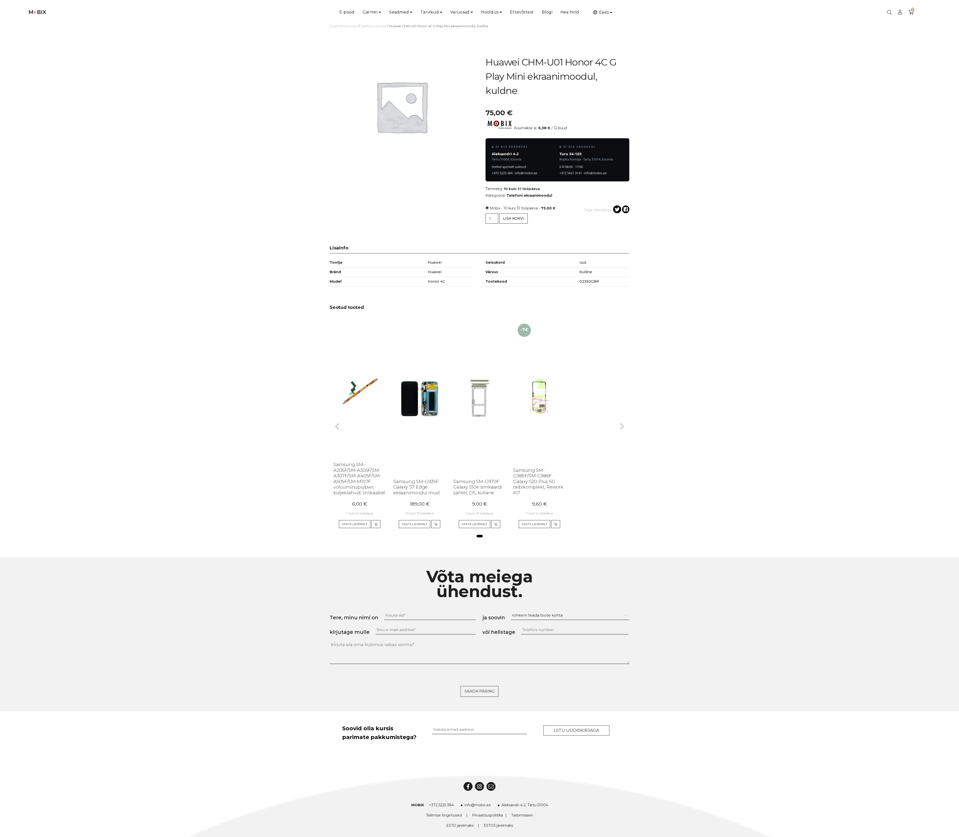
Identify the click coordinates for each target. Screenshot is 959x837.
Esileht (335, 26)
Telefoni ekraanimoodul (529, 195)
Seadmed (399, 12)
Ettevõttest (522, 12)
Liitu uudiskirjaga (576, 730)
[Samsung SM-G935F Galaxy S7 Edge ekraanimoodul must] (415, 391)
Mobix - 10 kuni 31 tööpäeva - (523, 208)
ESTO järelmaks (460, 825)
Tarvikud (429, 12)
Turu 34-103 (570, 153)
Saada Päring (479, 691)
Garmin (370, 12)
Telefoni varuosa (373, 26)
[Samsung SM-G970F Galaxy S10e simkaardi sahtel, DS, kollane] (475, 391)
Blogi (547, 12)
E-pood (347, 12)
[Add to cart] (375, 524)
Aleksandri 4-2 (505, 153)
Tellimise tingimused (444, 815)
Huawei (435, 272)
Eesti (603, 12)
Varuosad (460, 12)
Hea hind (569, 12)
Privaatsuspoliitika (487, 815)
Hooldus (489, 12)
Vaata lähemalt (354, 524)
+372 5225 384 (502, 173)
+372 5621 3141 (570, 173)
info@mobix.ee (526, 173)
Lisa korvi (513, 218)
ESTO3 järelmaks (498, 825)
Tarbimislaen (522, 815)
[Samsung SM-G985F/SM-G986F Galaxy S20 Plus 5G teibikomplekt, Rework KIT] (534, 391)
